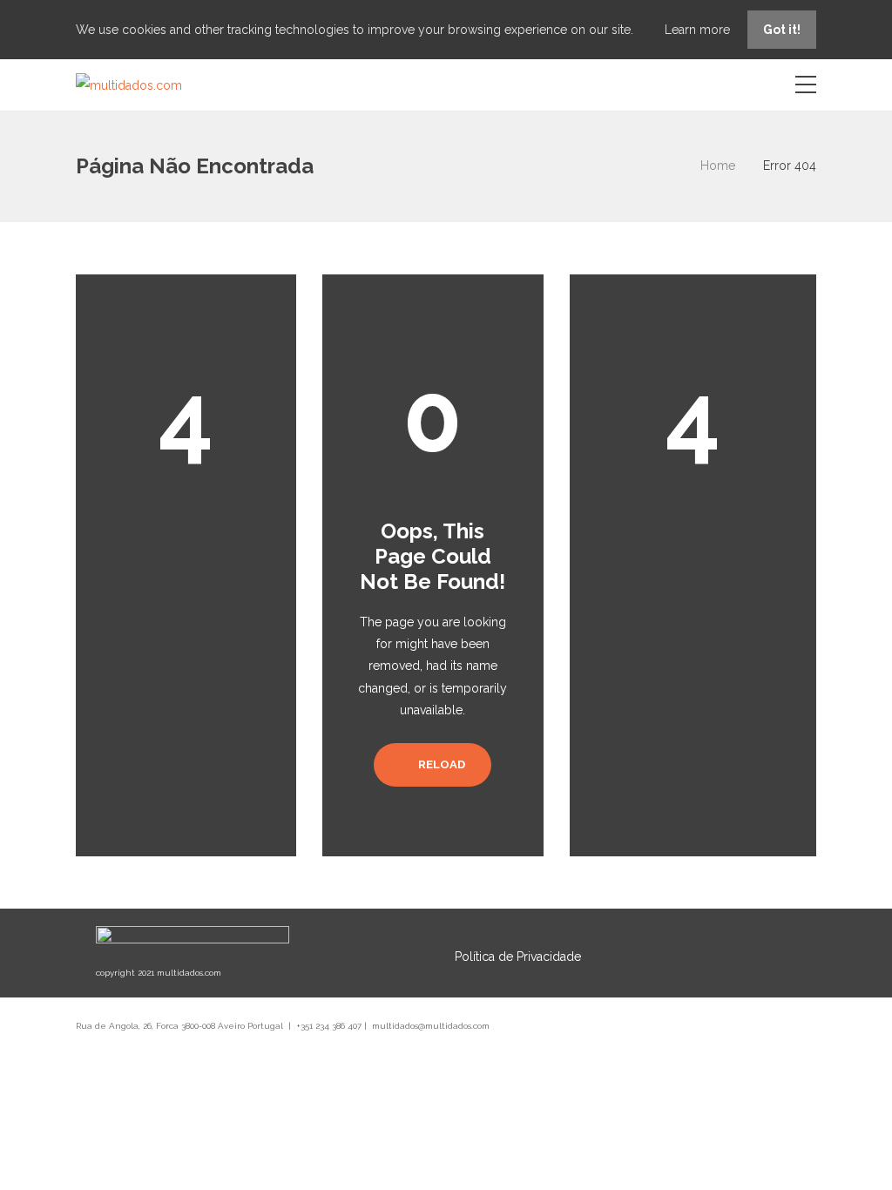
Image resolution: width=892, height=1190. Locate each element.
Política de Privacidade (518, 956)
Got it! (782, 30)
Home (717, 165)
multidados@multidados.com (431, 1026)
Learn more (699, 30)
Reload (440, 764)
